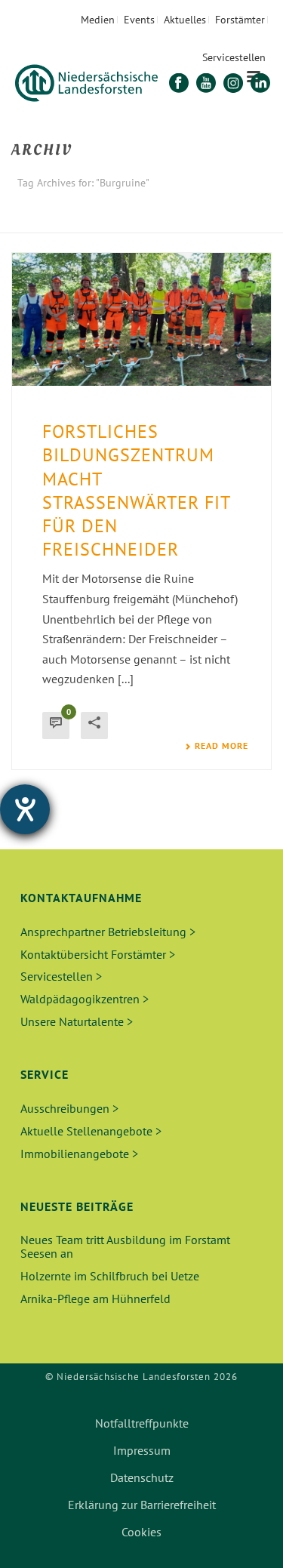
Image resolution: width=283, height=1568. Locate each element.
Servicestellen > (61, 976)
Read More (221, 745)
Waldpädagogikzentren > (84, 998)
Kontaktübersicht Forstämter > (97, 954)
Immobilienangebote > (79, 1153)
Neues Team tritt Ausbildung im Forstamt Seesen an (125, 1246)
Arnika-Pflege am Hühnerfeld (95, 1298)
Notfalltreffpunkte (142, 1423)
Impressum (142, 1450)
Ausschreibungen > (69, 1108)
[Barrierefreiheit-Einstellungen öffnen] (25, 809)
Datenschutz (142, 1477)
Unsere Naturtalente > (76, 1021)
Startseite (114, 222)
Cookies (141, 1532)
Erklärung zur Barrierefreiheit (142, 1505)
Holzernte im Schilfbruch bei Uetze (109, 1276)
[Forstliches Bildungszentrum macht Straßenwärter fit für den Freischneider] (141, 319)
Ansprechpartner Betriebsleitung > (107, 931)
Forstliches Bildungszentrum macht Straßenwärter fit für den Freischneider (136, 490)
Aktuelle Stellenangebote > (90, 1130)
